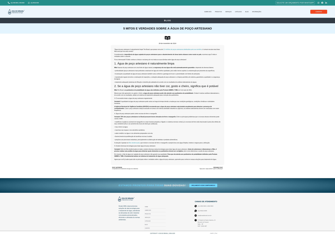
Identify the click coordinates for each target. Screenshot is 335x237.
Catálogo (238, 11)
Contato (147, 228)
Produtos (218, 11)
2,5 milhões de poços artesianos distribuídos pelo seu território (182, 49)
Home (146, 206)
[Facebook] (322, 3)
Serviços (228, 11)
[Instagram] (318, 3)
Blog (247, 11)
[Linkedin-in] (326, 3)
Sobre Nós (207, 11)
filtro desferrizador (134, 143)
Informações (256, 11)
